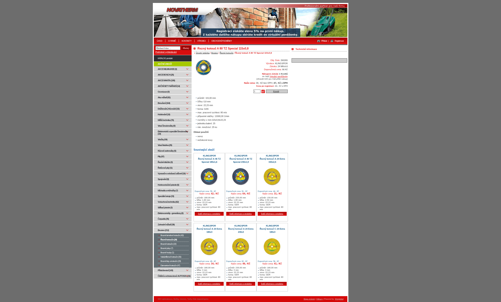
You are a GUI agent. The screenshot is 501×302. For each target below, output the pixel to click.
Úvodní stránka (203, 53)
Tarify (189, 299)
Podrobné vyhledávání (166, 52)
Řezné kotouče (226, 53)
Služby (176, 299)
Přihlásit (324, 41)
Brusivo (214, 53)
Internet (183, 299)
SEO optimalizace (165, 299)
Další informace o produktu (209, 214)
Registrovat (339, 41)
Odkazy (319, 299)
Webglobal (339, 299)
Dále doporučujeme (200, 299)
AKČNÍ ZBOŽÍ (165, 64)
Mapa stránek (309, 299)
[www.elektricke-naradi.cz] (250, 20)
